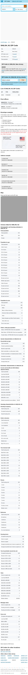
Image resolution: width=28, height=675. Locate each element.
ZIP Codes (7, 1)
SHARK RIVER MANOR (13, 657)
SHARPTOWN (24, 657)
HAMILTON (3, 657)
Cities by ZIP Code (17, 1)
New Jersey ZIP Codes (6, 651)
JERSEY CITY (24, 655)
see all (14, 54)
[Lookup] (25, 6)
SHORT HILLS (24, 662)
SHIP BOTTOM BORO (6, 662)
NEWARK (9, 655)
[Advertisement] (14, 26)
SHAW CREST (4, 660)
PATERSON (16, 655)
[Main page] (2, 1)
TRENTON (3, 655)
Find (23, 80)
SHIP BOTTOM (24, 660)
